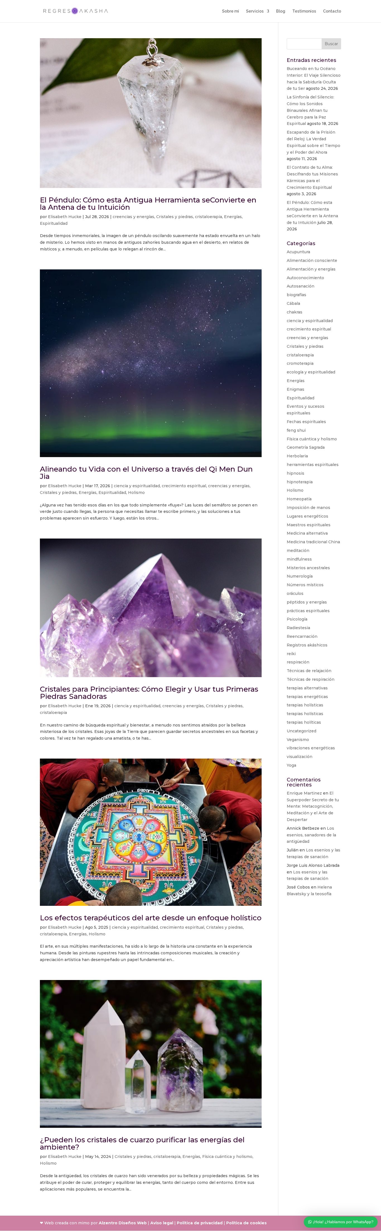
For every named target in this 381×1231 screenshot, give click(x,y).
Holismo (136, 492)
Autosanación (300, 286)
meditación (298, 550)
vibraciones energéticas (311, 747)
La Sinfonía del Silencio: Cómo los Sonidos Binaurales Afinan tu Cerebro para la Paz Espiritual (310, 110)
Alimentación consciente (312, 260)
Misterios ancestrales (308, 567)
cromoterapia (300, 363)
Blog (280, 11)
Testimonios (304, 11)
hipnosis (295, 473)
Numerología (300, 576)
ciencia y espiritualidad (137, 485)
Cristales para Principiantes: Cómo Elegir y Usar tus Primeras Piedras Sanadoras (149, 693)
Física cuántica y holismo (227, 1156)
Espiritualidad (53, 223)
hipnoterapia (300, 481)
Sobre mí (230, 11)
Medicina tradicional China (313, 541)
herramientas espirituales (313, 464)
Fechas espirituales (306, 421)
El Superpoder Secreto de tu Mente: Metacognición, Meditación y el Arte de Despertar (313, 806)
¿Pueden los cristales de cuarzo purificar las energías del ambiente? (142, 1143)
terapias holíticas (304, 722)
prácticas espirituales (308, 610)
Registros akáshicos (307, 645)
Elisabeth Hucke (64, 216)
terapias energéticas (307, 696)
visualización (299, 756)
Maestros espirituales (309, 524)
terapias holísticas (305, 705)
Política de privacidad (343, 1189)
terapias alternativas (307, 688)
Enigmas (295, 389)
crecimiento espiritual (184, 485)
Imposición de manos (308, 507)
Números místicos (305, 584)
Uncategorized (301, 730)
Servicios (255, 11)
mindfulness (299, 559)
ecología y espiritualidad (311, 372)
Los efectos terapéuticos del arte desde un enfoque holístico (151, 917)
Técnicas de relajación (309, 670)
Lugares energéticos (307, 516)
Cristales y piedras (174, 216)
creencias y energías (133, 216)
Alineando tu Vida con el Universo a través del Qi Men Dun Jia (146, 473)
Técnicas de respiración (310, 679)
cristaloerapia (208, 216)
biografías (296, 294)
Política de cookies (246, 1222)
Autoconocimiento (305, 277)
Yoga (291, 765)
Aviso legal (161, 1222)
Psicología (297, 619)
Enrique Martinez (304, 793)
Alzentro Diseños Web (123, 1222)
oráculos (295, 593)
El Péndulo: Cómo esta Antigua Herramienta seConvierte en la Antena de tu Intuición (148, 203)
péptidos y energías (307, 602)
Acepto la (336, 1189)
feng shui (296, 430)
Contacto (332, 11)
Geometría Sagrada (306, 447)
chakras (294, 312)
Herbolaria (297, 455)
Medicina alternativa (307, 533)
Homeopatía (299, 498)
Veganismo (298, 739)
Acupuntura (298, 251)
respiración (298, 662)
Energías (233, 216)
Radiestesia (298, 627)
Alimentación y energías (311, 269)
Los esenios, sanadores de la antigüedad (311, 835)
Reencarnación (302, 636)
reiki (291, 653)
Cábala (293, 303)
